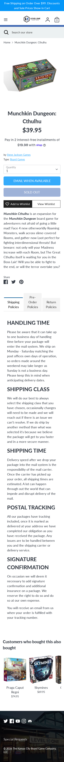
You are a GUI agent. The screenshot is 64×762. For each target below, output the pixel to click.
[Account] (47, 18)
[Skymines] (41, 669)
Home (7, 42)
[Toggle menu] (5, 19)
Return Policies (51, 304)
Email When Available (32, 181)
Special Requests (15, 739)
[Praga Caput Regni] (15, 669)
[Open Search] (6, 32)
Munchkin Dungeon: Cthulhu (31, 42)
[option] (32, 75)
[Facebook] (12, 721)
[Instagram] (24, 721)
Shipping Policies (13, 304)
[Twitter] (6, 721)
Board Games (17, 159)
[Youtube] (18, 721)
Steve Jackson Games (19, 154)
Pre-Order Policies (32, 302)
